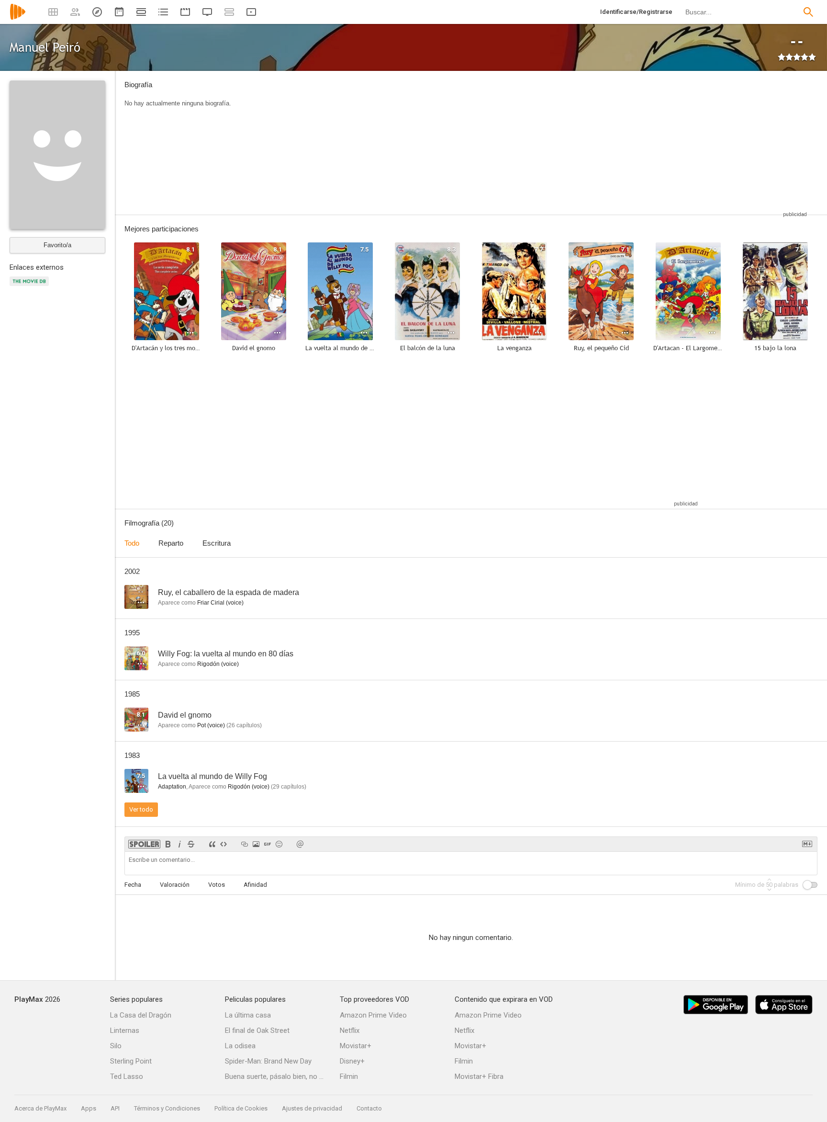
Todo (131, 543)
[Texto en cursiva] (179, 844)
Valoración (175, 884)
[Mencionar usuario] (300, 844)
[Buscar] (808, 12)
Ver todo (141, 809)
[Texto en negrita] (168, 844)
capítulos (244, 725)
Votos (216, 884)
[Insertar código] (223, 844)
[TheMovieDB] (31, 286)
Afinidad (255, 884)
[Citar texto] (212, 844)
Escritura (216, 543)
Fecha (132, 884)
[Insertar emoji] (279, 844)
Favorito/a (57, 245)
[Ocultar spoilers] (144, 844)
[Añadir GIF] (267, 844)
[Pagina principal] (18, 18)
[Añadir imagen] (256, 844)
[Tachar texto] (191, 844)
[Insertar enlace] (244, 844)
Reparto (170, 543)
